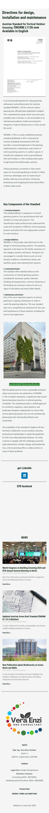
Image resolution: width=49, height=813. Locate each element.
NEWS (24, 537)
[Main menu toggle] (43, 4)
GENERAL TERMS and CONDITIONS (24, 794)
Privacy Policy (24, 789)
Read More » (7, 584)
